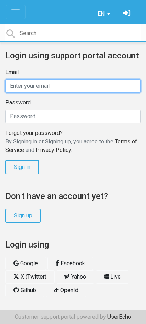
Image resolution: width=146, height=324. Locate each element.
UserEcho (119, 316)
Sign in (22, 167)
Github (27, 290)
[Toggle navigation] (16, 12)
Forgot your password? (34, 133)
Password (18, 102)
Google (28, 263)
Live (115, 276)
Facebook (72, 263)
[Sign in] (127, 13)
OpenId (68, 290)
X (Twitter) (32, 276)
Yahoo (78, 276)
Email (12, 72)
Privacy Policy (53, 150)
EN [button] (101, 13)
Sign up (23, 215)
